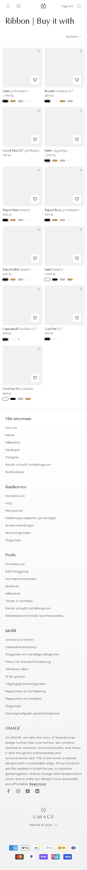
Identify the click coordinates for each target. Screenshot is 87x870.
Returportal (14, 510)
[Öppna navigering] (8, 6)
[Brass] (62, 101)
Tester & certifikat (19, 601)
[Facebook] (7, 791)
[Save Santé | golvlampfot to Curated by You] (35, 80)
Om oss (11, 427)
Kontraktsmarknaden (20, 579)
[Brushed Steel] (20, 101)
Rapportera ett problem (23, 698)
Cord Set (53, 329)
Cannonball (20, 329)
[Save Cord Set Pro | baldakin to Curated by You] (35, 377)
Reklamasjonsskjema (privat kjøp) (30, 518)
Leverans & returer (19, 639)
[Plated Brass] (28, 399)
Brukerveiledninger (19, 525)
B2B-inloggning (16, 571)
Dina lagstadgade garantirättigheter (32, 713)
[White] (28, 101)
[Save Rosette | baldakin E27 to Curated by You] (77, 80)
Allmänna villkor (17, 669)
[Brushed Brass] (13, 101)
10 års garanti (15, 676)
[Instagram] (17, 791)
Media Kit (12, 586)
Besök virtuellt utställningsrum (28, 464)
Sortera (72, 36)
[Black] (5, 101)
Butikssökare (15, 472)
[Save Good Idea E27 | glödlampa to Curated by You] (35, 139)
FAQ (8, 503)
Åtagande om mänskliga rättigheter (32, 654)
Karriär (10, 435)
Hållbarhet (13, 442)
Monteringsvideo (18, 532)
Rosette (59, 91)
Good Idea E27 (21, 150)
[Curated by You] (17, 6)
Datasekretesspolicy (21, 647)
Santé (15, 91)
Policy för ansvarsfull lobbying (28, 661)
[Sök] (79, 6)
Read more (37, 784)
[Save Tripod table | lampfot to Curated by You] (35, 258)
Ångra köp (13, 540)
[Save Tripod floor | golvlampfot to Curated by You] (77, 199)
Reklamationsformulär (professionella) (34, 615)
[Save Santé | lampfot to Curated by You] (77, 258)
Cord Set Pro (18, 389)
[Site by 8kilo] (56, 825)
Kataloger (12, 450)
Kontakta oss (15, 496)
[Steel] (70, 101)
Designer (12, 457)
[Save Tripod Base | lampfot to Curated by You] (35, 199)
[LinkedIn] (36, 791)
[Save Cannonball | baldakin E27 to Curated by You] (35, 318)
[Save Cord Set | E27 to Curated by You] (77, 318)
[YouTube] (27, 791)
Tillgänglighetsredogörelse (25, 684)
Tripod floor (62, 210)
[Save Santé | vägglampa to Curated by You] (77, 139)
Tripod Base (16, 210)
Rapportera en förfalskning (25, 691)
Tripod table (17, 269)
